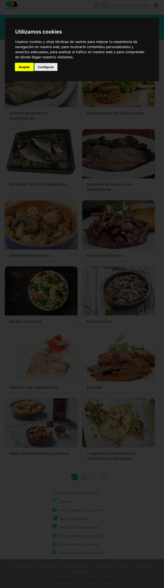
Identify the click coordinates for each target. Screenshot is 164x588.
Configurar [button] (46, 67)
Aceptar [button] (24, 67)
